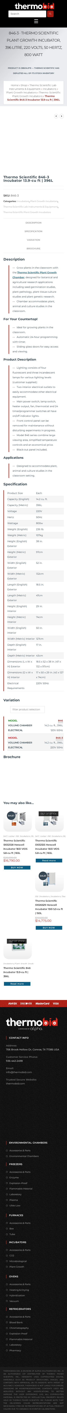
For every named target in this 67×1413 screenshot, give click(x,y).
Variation (33, 240)
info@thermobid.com (19, 1072)
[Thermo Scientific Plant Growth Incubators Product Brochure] (16, 775)
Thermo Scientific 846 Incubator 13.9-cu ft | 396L (17, 972)
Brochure (33, 248)
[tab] (33, 223)
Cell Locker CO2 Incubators (16, 836)
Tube (12, 1234)
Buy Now (17, 867)
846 (60, 720)
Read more (49, 860)
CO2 (11, 1255)
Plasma (13, 1200)
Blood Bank (16, 1322)
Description (34, 222)
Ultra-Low (14, 1205)
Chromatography (19, 1328)
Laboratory (15, 1194)
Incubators (49, 88)
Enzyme (14, 1177)
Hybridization (17, 1295)
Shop (24, 85)
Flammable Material (20, 1188)
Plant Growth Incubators (21, 92)
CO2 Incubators (42, 896)
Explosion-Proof (18, 1183)
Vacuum (14, 1301)
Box (11, 1228)
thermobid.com (15, 1083)
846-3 (59, 737)
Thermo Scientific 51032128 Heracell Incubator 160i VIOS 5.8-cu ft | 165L (15, 847)
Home (14, 85)
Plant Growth (16, 1266)
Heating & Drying (19, 1290)
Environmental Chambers (24, 1156)
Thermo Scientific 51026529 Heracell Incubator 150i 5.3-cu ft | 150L (49, 907)
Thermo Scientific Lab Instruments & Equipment (30, 206)
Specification (33, 231)
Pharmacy (15, 1350)
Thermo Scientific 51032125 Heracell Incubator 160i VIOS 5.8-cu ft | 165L (47, 847)
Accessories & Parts (19, 1150)
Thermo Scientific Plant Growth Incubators (27, 212)
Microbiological (18, 1261)
